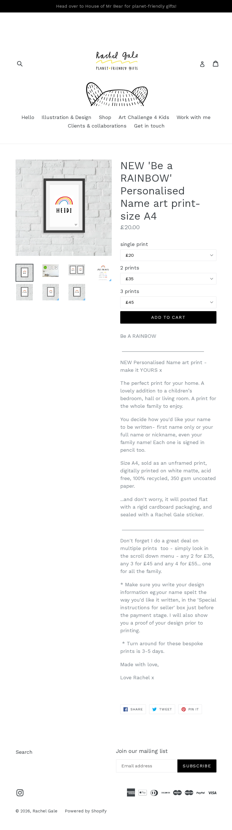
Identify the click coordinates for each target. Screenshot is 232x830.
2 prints (129, 268)
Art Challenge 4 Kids (144, 117)
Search (24, 752)
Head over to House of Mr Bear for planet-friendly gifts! (116, 6)
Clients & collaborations (97, 126)
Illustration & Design (66, 117)
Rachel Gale (45, 811)
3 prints (129, 291)
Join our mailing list (141, 751)
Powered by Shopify (86, 811)
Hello (28, 117)
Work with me (193, 117)
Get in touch (149, 126)
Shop (105, 117)
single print (134, 244)
